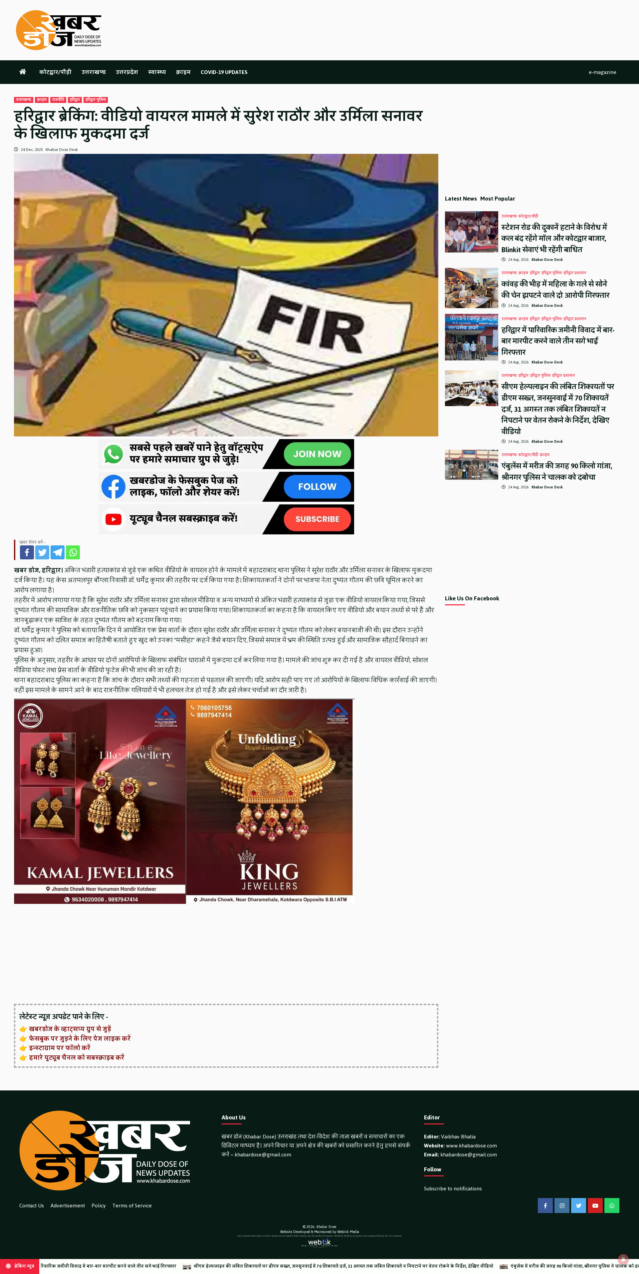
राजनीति (58, 100)
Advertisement (68, 1205)
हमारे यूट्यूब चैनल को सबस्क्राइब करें (76, 1057)
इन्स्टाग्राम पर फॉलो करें (60, 1048)
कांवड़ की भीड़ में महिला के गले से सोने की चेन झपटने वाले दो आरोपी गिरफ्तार (555, 289)
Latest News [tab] (461, 198)
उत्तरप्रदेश (127, 72)
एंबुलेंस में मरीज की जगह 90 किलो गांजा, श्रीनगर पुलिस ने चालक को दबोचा (557, 471)
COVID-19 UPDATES (224, 72)
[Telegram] (58, 552)
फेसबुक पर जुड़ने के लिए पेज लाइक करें (80, 1038)
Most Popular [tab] (497, 198)
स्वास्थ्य (157, 72)
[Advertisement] (213, 954)
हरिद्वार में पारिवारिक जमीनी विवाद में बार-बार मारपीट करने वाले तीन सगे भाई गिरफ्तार (558, 341)
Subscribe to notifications (453, 1188)
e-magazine (602, 72)
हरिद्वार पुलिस (96, 100)
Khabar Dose (326, 1226)
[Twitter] (42, 552)
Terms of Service (132, 1205)
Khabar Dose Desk (62, 149)
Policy (99, 1205)
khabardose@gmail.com (263, 1154)
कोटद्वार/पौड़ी (55, 72)
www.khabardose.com (471, 1145)
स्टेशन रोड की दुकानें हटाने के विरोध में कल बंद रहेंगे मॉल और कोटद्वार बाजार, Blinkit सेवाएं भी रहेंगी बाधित (554, 239)
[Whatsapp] (73, 552)
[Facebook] (27, 552)
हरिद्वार (75, 100)
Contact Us (31, 1205)
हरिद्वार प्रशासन (574, 273)
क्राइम (183, 72)
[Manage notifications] (623, 1259)
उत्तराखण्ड (94, 72)
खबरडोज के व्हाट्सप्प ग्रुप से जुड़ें (70, 1029)
